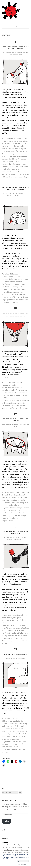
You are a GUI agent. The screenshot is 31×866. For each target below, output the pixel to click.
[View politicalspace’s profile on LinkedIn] (16, 792)
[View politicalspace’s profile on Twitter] (6, 792)
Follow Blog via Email (10, 800)
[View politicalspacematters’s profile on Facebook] (3, 792)
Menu (15, 26)
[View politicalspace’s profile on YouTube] (20, 792)
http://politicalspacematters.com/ (15, 847)
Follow (6, 821)
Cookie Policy (6, 858)
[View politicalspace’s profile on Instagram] (10, 792)
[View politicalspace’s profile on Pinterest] (13, 792)
